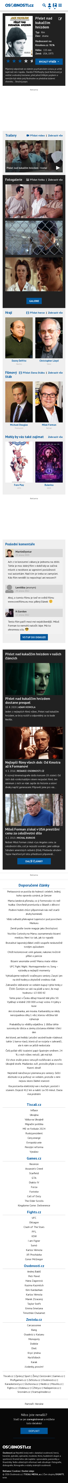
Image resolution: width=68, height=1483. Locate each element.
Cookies (16, 1471)
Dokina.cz (24, 1387)
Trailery (11, 135)
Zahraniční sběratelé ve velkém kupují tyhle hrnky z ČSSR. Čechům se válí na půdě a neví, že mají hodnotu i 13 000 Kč (34, 988)
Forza (34, 1187)
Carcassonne (34, 1325)
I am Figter (34, 1240)
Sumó (34, 1245)
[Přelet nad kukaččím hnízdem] (19, 36)
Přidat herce (37, 312)
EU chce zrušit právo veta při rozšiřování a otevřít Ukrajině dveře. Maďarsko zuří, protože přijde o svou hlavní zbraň (34, 1063)
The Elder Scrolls (34, 1200)
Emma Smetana (34, 1308)
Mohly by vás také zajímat (24, 437)
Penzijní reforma (34, 1147)
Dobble (34, 1343)
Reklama (7, 1471)
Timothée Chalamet (34, 1313)
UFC (34, 1217)
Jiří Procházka (34, 1254)
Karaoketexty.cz (14, 1384)
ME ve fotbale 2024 (34, 1128)
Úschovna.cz (31, 1384)
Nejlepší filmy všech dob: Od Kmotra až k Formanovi (32, 764)
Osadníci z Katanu (34, 1334)
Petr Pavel (34, 1276)
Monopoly (34, 1339)
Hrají (8, 312)
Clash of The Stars (34, 1227)
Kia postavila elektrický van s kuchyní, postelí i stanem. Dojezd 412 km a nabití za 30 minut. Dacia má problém (34, 1090)
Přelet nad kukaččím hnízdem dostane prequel (27, 700)
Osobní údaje (28, 1471)
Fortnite (34, 1191)
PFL (34, 1231)
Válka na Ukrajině (34, 1119)
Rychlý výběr (48, 61)
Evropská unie (34, 1142)
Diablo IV (34, 1182)
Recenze (34, 1164)
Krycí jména (34, 1352)
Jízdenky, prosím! (34, 1366)
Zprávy (19, 1376)
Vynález (34, 1151)
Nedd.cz (44, 1384)
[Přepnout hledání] (44, 5)
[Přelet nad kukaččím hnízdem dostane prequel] (34, 679)
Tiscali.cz (34, 1104)
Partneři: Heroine (34, 1403)
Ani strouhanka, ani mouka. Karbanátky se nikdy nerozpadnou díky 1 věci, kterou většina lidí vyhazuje (34, 1015)
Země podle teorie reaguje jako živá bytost (34, 928)
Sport (28, 1376)
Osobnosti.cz (34, 1265)
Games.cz (34, 1158)
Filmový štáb (11, 374)
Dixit (34, 1348)
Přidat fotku (37, 179)
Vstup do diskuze (34, 637)
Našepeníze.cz (52, 1387)
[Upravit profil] (60, 19)
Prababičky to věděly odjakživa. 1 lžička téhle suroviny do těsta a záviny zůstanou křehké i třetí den (34, 1028)
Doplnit (34, 1431)
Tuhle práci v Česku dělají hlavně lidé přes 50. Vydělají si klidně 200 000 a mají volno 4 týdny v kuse (34, 1002)
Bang (34, 1329)
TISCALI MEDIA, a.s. (33, 1474)
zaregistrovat (35, 1419)
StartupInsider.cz (41, 1391)
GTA (34, 1177)
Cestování (45, 1376)
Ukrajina (34, 1114)
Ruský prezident (34, 1133)
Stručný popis (21, 81)
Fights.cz (34, 1212)
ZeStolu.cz (34, 1380)
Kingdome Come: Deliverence (34, 1205)
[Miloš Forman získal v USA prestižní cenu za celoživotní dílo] (34, 810)
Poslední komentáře (20, 544)
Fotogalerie (13, 179)
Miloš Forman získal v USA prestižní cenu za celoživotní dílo (32, 831)
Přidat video (37, 135)
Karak (34, 1362)
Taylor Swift (34, 1303)
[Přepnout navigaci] (49, 5)
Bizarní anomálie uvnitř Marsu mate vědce (34, 961)
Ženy (35, 1376)
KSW (34, 1236)
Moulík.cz (56, 1384)
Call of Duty (34, 1196)
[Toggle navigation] (60, 5)
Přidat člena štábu (33, 372)
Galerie (34, 301)
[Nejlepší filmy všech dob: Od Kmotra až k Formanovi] (34, 743)
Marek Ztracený (34, 1299)
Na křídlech (34, 1357)
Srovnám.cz (23, 1391)
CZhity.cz (37, 1387)
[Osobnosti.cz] (19, 5)
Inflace (34, 1110)
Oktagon (34, 1222)
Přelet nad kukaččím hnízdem (43, 22)
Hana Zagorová (34, 1280)
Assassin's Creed (34, 1168)
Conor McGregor (34, 1259)
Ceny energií (34, 1137)
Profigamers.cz (18, 1380)
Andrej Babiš (34, 1271)
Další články (34, 861)
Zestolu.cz (34, 1319)
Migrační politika (34, 1124)
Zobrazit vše (55, 135)
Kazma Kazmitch (34, 1285)
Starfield (34, 1173)
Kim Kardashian (34, 1290)
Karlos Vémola (34, 1250)
